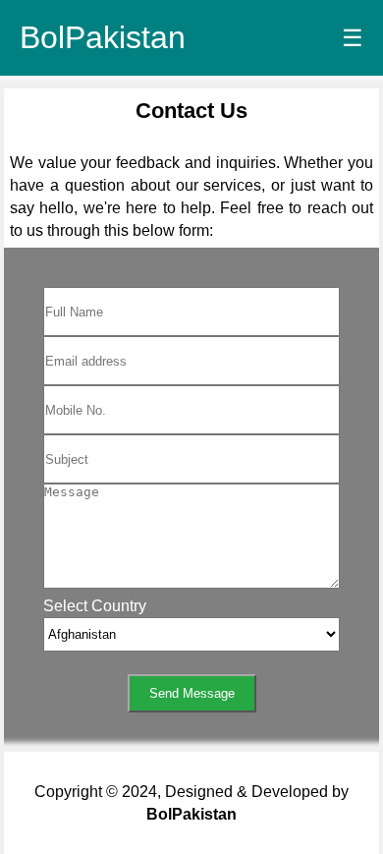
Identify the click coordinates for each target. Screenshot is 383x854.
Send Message (192, 693)
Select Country (94, 606)
